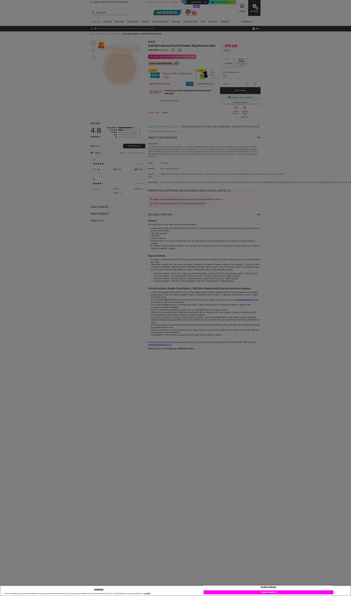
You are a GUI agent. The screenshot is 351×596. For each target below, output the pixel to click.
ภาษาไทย (147, 593)
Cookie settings (268, 587)
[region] (175, 591)
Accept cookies (268, 592)
